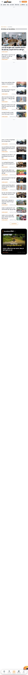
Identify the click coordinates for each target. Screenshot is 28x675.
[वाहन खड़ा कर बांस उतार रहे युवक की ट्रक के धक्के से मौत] (21, 92)
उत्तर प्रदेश (12, 4)
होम (1, 4)
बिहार (8, 4)
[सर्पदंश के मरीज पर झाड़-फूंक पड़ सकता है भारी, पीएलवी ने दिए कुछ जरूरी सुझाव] (21, 202)
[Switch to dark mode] (20, 2)
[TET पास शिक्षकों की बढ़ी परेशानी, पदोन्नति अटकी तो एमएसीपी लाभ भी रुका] (21, 164)
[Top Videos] (15, 231)
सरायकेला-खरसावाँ (5, 51)
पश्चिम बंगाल (17, 4)
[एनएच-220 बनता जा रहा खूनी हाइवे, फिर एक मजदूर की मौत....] (21, 141)
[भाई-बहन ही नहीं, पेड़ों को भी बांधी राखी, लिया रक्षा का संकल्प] (21, 180)
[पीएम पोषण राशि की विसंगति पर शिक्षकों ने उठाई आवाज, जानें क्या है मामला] (21, 195)
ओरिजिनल (23, 4)
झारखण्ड (4, 4)
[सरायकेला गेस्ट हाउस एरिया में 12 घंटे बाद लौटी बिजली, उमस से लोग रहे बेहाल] (21, 157)
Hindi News (3, 26)
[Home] (7, 2)
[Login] (14, 672)
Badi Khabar (5, 252)
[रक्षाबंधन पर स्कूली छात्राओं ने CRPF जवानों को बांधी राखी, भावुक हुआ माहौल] (21, 210)
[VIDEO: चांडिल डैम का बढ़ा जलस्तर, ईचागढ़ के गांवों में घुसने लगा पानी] (14, 240)
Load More (14, 223)
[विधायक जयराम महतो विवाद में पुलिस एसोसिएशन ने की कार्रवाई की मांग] (21, 84)
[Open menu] (2, 2)
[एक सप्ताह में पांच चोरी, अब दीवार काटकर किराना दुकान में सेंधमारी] (21, 114)
